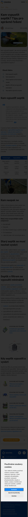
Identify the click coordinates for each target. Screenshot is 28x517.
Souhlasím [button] (14, 489)
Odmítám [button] (14, 496)
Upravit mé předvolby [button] (14, 492)
